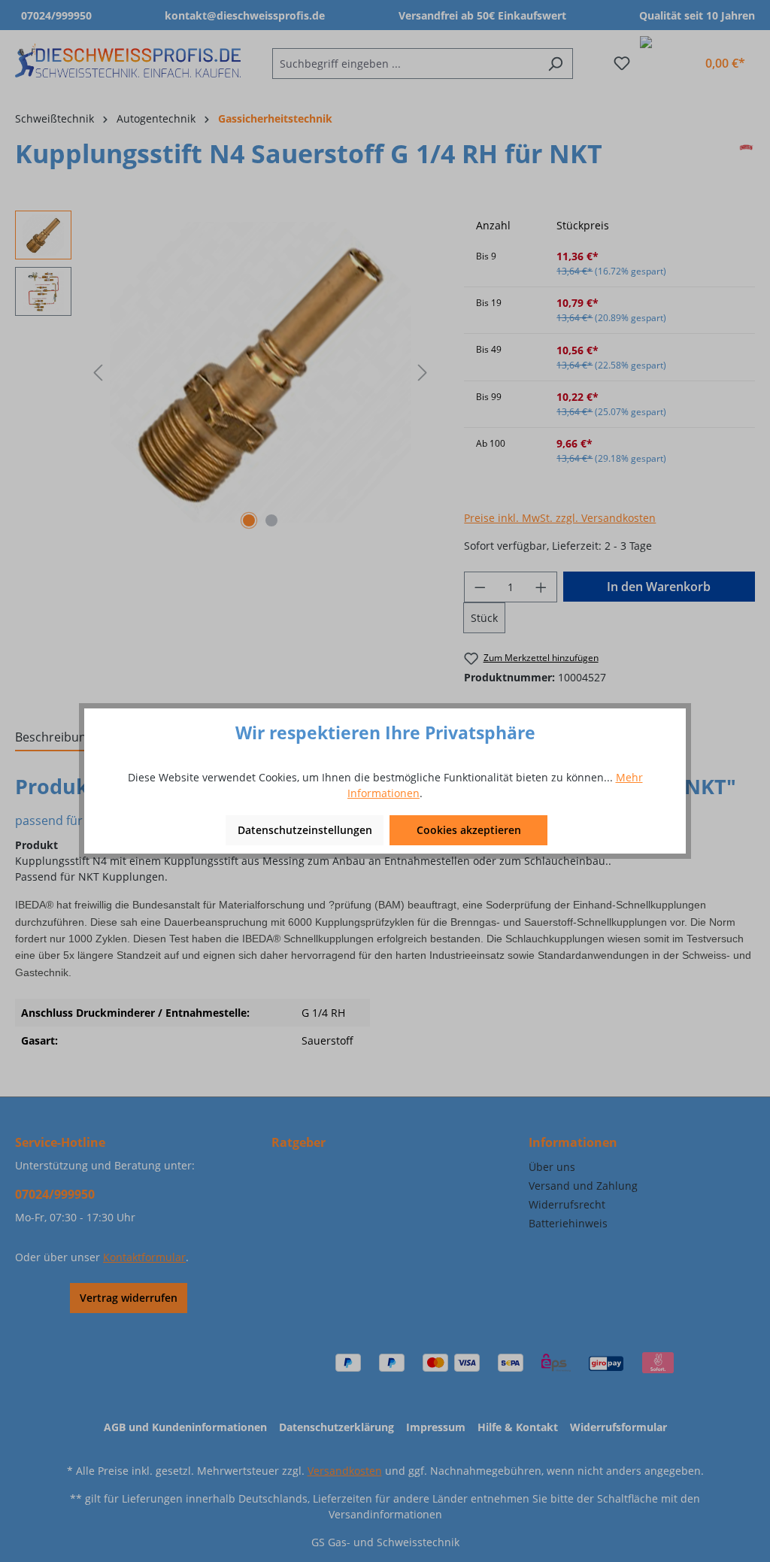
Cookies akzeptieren (469, 830)
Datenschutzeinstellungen (305, 830)
